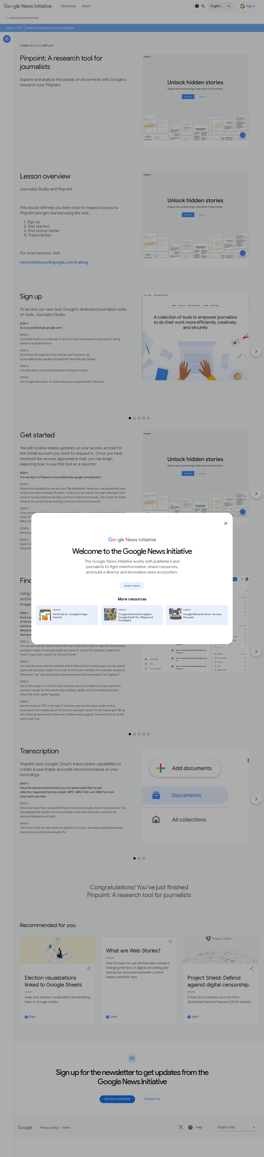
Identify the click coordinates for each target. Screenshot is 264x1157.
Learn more (132, 585)
